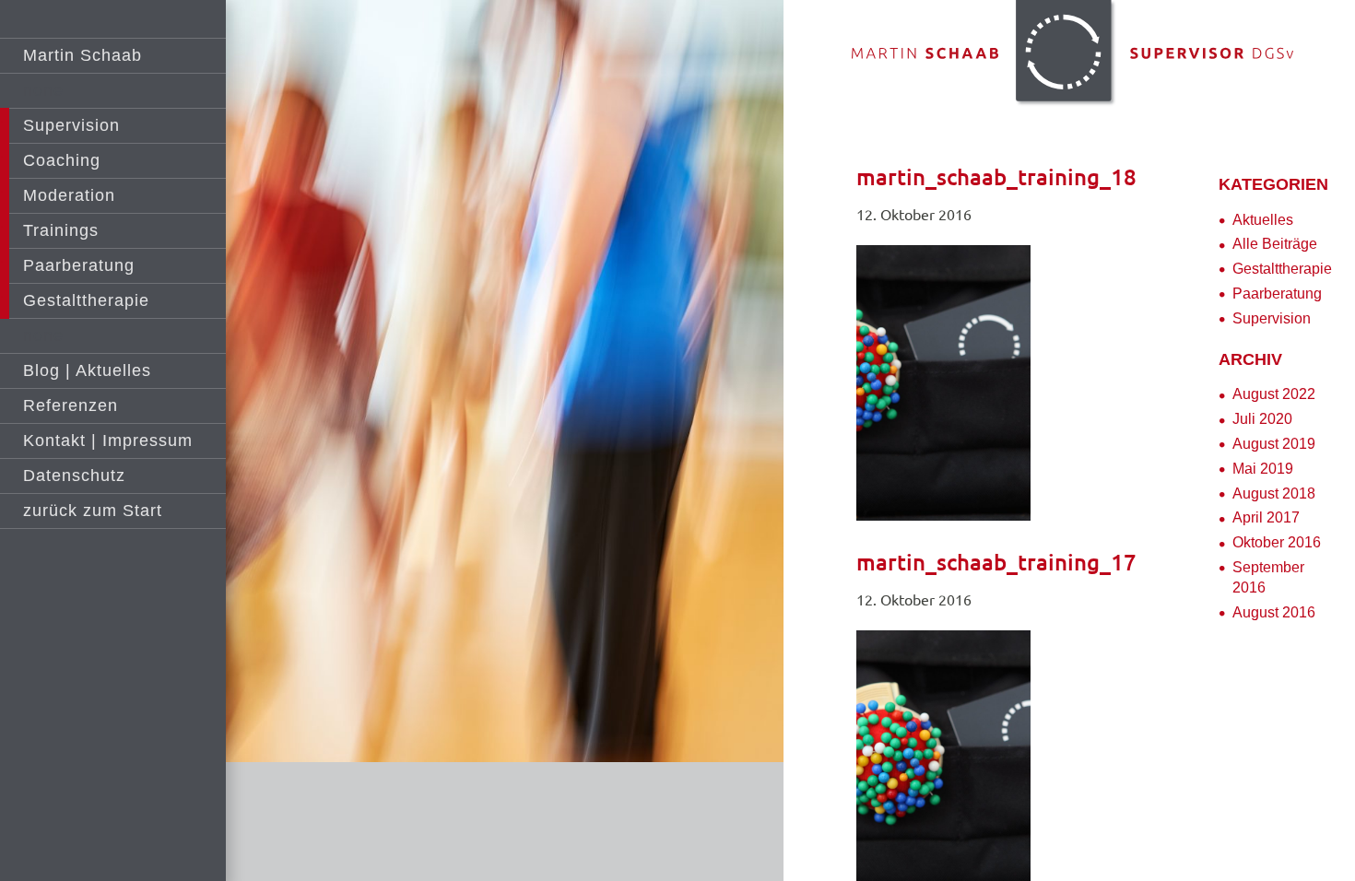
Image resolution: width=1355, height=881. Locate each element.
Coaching (61, 160)
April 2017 (1266, 517)
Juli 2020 (1262, 419)
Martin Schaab (82, 55)
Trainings (61, 230)
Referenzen (70, 405)
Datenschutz (74, 475)
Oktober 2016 (1276, 542)
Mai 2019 (1262, 468)
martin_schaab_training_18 (996, 177)
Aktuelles (1262, 220)
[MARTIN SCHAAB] (1069, 55)
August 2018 (1273, 493)
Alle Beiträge (1274, 244)
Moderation (69, 195)
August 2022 (1273, 394)
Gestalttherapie (86, 300)
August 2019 (1273, 444)
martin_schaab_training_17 (996, 562)
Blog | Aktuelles (87, 370)
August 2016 (1273, 612)
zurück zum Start (92, 510)
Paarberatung (1277, 293)
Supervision (71, 125)
